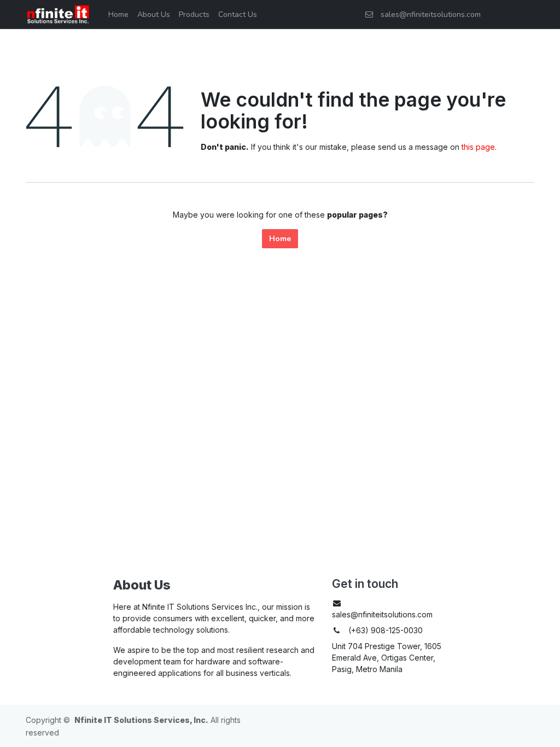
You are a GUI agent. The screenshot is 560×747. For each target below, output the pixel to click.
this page (478, 146)
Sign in (514, 14)
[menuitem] (118, 14)
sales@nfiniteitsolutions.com (428, 14)
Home (280, 239)
